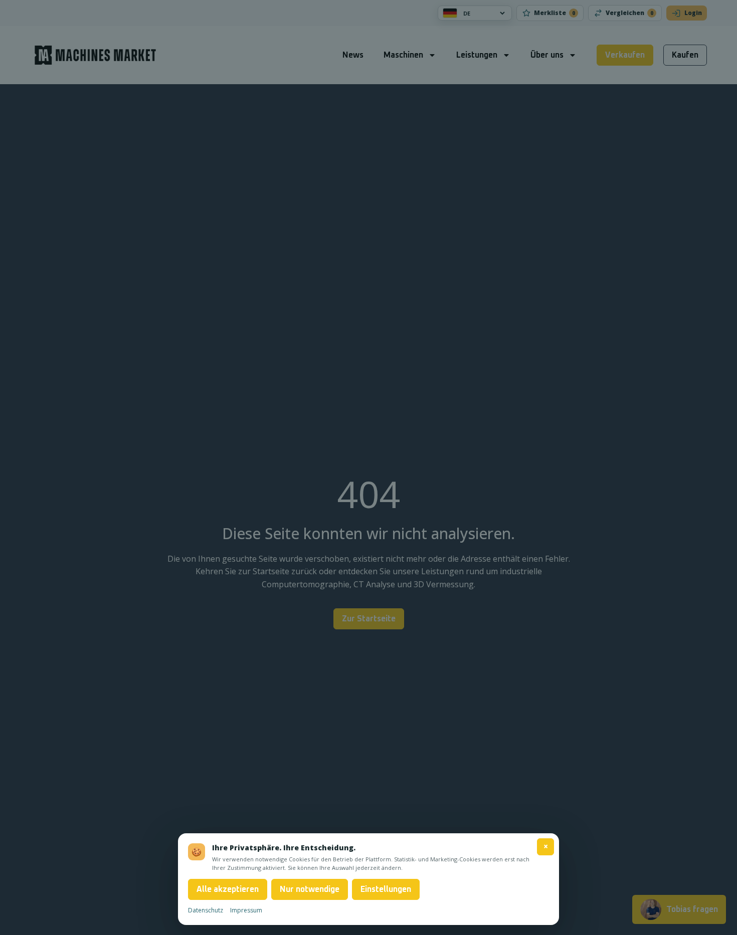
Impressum (246, 910)
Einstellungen (385, 889)
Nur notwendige (309, 889)
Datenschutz (205, 910)
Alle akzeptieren (228, 889)
